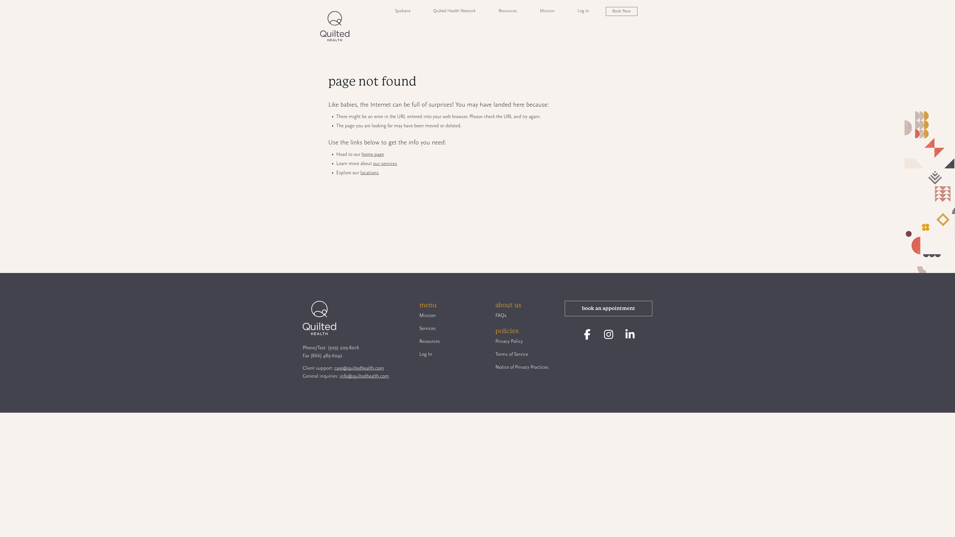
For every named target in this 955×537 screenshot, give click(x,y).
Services (427, 328)
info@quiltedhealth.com (364, 376)
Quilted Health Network (454, 11)
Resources (508, 11)
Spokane (402, 11)
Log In (583, 11)
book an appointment (608, 308)
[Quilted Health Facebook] (587, 334)
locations (369, 173)
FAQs (501, 315)
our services (385, 163)
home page (373, 154)
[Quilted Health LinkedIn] (630, 334)
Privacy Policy (509, 341)
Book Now (621, 11)
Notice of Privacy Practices (522, 367)
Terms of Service (511, 354)
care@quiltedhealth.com (359, 368)
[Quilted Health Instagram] (608, 334)
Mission (547, 11)
